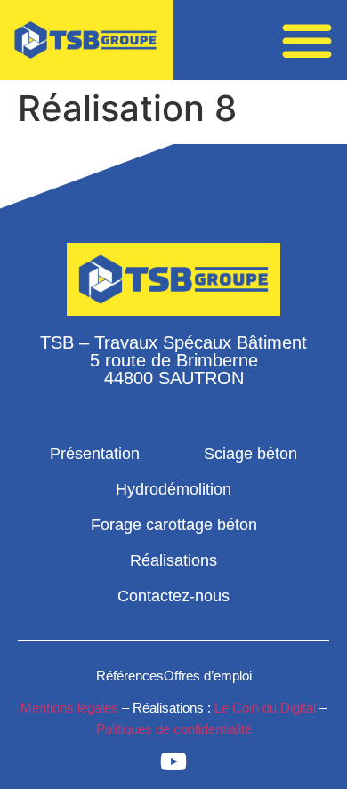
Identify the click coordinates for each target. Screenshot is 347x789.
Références (130, 675)
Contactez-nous (173, 596)
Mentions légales (69, 707)
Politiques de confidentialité (174, 729)
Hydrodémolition (173, 489)
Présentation (95, 454)
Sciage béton (250, 454)
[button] (307, 40)
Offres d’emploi (208, 675)
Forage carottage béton (174, 525)
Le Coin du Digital (265, 707)
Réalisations (173, 560)
